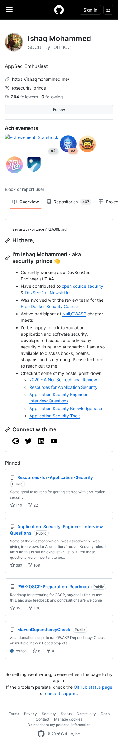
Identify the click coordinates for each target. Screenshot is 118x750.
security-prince (28, 229)
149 (18, 505)
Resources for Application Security (63, 387)
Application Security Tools (54, 415)
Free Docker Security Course (49, 306)
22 (35, 505)
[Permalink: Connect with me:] (8, 429)
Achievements (21, 128)
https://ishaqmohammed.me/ (40, 79)
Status (66, 713)
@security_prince (29, 87)
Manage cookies (68, 719)
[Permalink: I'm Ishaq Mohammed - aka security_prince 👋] (8, 257)
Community (86, 713)
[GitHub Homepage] (41, 734)
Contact (42, 719)
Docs (105, 713)
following (52, 96)
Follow (59, 109)
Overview (29, 201)
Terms (14, 713)
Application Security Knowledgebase (65, 408)
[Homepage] (59, 10)
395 (18, 608)
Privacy (30, 713)
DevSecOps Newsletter (48, 292)
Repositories (71, 201)
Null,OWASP (74, 313)
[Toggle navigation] (9, 9)
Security (49, 713)
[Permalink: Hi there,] (8, 240)
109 (36, 565)
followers (25, 96)
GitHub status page (93, 687)
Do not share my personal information (59, 724)
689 (18, 565)
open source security (82, 286)
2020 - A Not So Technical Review (63, 379)
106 (36, 608)
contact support (61, 693)
